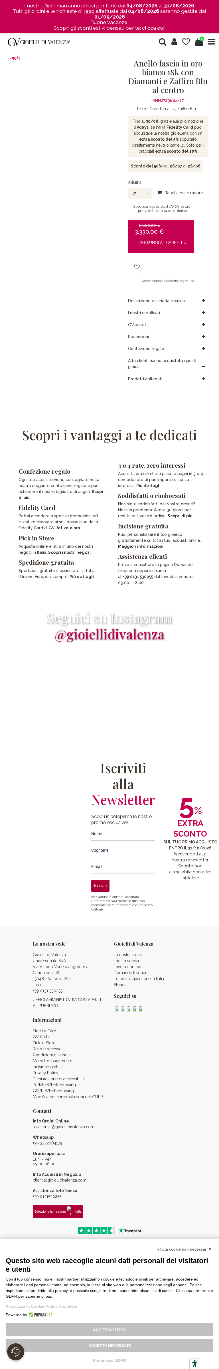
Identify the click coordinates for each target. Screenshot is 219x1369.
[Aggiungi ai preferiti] (137, 267)
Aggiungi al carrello (162, 242)
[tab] (168, 301)
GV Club (41, 1037)
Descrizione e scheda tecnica (156, 300)
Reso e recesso (47, 1049)
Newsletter (119, 901)
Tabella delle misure (183, 193)
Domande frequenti (131, 972)
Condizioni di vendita (52, 1055)
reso (89, 11)
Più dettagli (82, 576)
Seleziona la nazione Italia (58, 1211)
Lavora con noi (127, 966)
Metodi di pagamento (52, 1061)
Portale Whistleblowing (54, 1085)
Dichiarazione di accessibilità (59, 1079)
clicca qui (153, 28)
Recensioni (138, 336)
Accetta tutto (109, 1330)
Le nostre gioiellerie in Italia (139, 978)
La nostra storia (128, 954)
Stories (120, 984)
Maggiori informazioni (140, 546)
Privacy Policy (45, 1073)
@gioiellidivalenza (110, 634)
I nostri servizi (126, 960)
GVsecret (137, 324)
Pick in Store (44, 1043)
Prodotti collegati (145, 379)
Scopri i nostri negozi (69, 552)
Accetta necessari (109, 1345)
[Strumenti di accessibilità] (194, 1363)
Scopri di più (180, 516)
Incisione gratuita (48, 1067)
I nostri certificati (144, 312)
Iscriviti (100, 885)
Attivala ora (68, 528)
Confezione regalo (146, 348)
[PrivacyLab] (39, 1315)
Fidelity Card (37, 507)
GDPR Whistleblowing (53, 1091)
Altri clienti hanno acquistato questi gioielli (162, 363)
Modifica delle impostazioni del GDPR (68, 1097)
